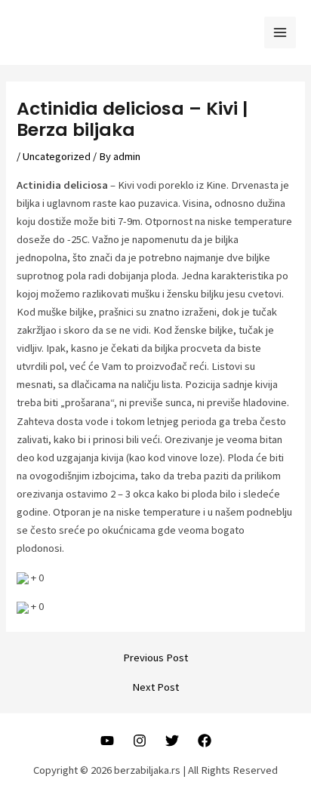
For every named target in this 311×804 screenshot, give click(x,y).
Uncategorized (57, 156)
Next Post (155, 687)
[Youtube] (107, 740)
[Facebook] (204, 740)
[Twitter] (172, 740)
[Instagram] (139, 740)
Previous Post (155, 658)
